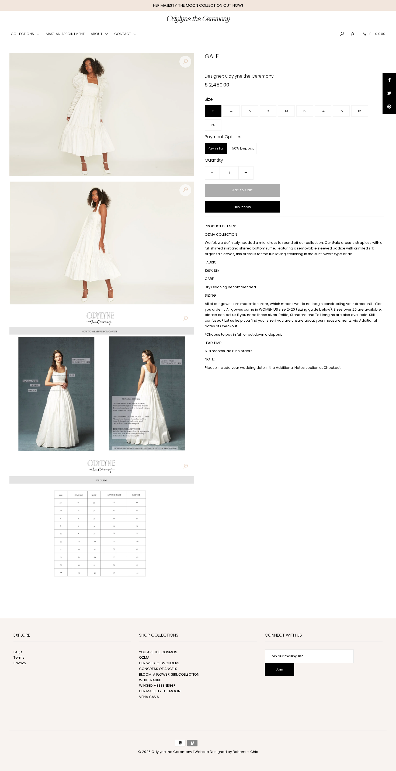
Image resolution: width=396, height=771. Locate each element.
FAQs (17, 652)
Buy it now (242, 207)
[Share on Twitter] (389, 93)
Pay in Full (216, 148)
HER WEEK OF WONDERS (159, 663)
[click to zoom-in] (185, 62)
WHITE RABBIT (150, 680)
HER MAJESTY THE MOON (159, 691)
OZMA (144, 657)
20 (213, 124)
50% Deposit (243, 148)
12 (304, 110)
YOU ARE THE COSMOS (158, 652)
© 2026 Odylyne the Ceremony (165, 751)
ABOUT (97, 33)
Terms (19, 657)
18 (359, 110)
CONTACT (123, 33)
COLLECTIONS (23, 33)
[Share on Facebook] (389, 80)
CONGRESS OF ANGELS (158, 668)
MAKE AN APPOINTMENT (65, 33)
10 (286, 110)
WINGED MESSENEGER (157, 685)
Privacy (19, 663)
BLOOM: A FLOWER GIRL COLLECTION (169, 674)
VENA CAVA (149, 696)
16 (341, 110)
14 (323, 110)
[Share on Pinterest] (389, 107)
